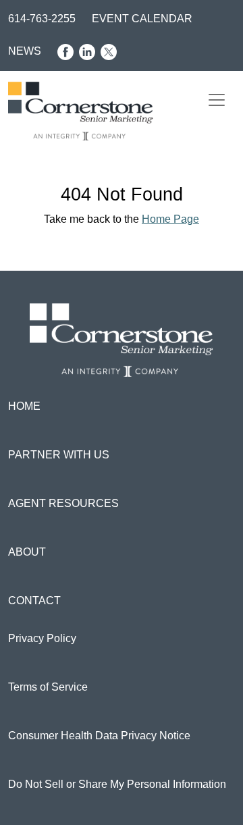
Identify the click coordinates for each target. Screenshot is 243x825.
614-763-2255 (42, 18)
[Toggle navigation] (216, 100)
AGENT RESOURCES (63, 503)
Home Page (170, 219)
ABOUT (27, 552)
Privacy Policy (42, 638)
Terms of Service (48, 687)
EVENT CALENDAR (142, 18)
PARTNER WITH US (58, 454)
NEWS (24, 51)
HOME (24, 406)
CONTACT (34, 600)
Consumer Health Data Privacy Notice (99, 735)
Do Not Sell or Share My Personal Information (117, 784)
